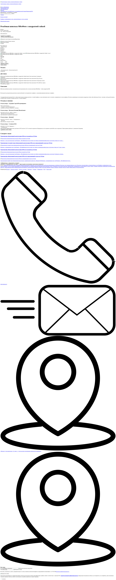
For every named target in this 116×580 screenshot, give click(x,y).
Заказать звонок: (11, 41)
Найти (13, 13)
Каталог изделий (7, 11)
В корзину (2, 48)
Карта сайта (49, 169)
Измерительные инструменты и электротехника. (24, 167)
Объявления (28, 11)
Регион (1, 568)
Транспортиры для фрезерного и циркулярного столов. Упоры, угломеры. (82, 166)
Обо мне (2, 11)
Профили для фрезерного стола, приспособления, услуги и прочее (14, 19)
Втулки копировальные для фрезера (52, 165)
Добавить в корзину (4, 63)
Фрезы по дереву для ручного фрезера (42, 167)
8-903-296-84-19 (3, 33)
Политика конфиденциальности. (62, 571)
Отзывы (24, 11)
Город (1, 569)
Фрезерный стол (18, 166)
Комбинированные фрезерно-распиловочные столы (41, 166)
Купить (2, 47)
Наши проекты (73, 167)
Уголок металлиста (80, 167)
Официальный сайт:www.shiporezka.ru (4, 9)
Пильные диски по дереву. (64, 167)
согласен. (4, 578)
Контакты (21, 11)
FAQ (32, 11)
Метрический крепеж (4, 21)
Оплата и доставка (15, 11)
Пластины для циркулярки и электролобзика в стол (87, 165)
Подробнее (2, 71)
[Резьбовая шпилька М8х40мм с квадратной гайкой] (11, 54)
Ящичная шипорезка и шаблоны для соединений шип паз (33, 165)
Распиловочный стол (26, 166)
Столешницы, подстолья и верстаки (59, 166)
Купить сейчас (3, 64)
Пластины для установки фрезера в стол (68, 165)
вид (8, 42)
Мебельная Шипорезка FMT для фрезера (12, 165)
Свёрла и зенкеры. (54, 167)
